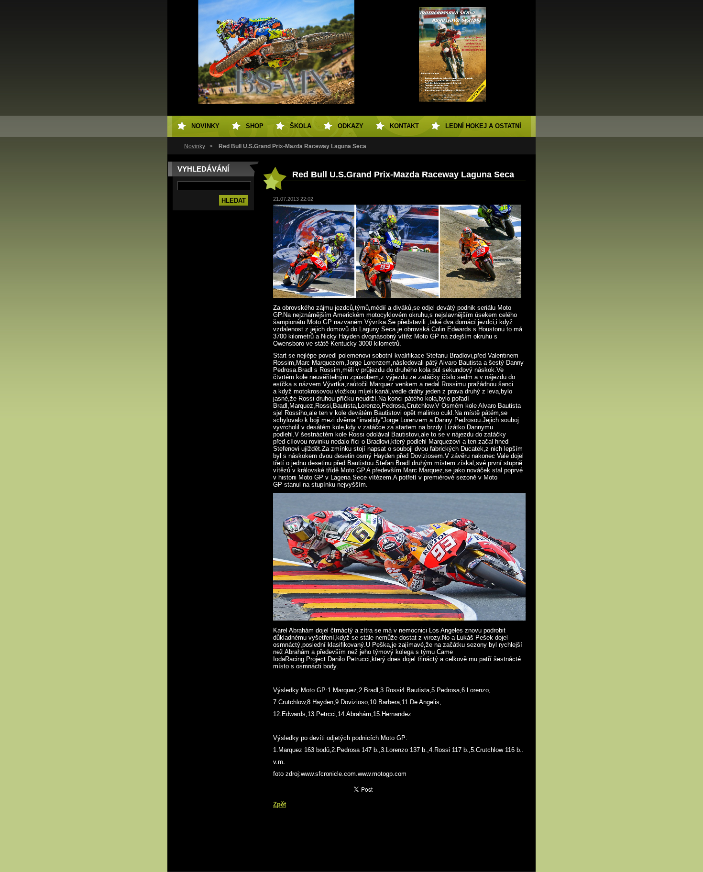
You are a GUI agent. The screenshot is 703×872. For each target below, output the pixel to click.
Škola (300, 126)
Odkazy (350, 126)
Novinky (194, 146)
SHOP (255, 126)
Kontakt (404, 126)
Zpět (279, 804)
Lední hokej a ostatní (483, 126)
